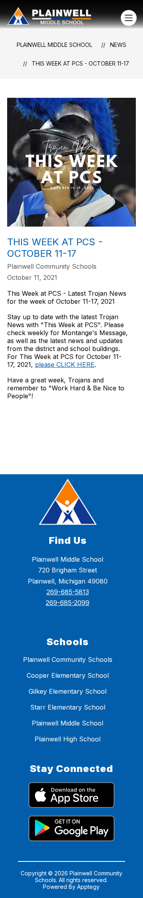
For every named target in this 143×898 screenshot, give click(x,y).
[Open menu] (129, 18)
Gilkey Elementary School (67, 691)
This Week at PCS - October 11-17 (80, 63)
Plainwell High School (67, 739)
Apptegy (88, 886)
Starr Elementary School (67, 707)
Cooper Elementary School (68, 675)
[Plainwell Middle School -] (52, 17)
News (118, 44)
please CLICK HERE (65, 365)
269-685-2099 (67, 603)
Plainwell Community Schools (67, 659)
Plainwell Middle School (54, 44)
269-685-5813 (67, 592)
